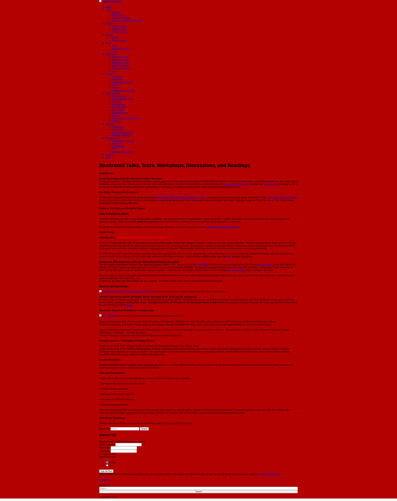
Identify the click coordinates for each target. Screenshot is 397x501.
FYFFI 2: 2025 (119, 29)
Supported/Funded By (122, 152)
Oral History (118, 129)
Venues (115, 87)
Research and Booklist (123, 132)
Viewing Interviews (121, 68)
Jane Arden (265, 264)
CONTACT (105, 479)
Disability (116, 101)
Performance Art (120, 112)
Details (129, 305)
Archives (109, 124)
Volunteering (118, 146)
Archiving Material (121, 135)
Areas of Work (112, 93)
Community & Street (122, 98)
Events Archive (119, 40)
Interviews (110, 54)
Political (116, 115)
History (109, 73)
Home (108, 6)
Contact (109, 154)
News (108, 43)
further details (270, 184)
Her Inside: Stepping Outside (282, 197)
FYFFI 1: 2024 (119, 26)
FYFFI (108, 23)
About (108, 9)
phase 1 (202, 197)
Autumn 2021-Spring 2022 (237, 184)
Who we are (118, 15)
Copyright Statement (270, 474)
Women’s (116, 121)
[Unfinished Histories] (110, 1)
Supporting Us (112, 138)
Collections (117, 126)
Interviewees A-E (120, 57)
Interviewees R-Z (120, 65)
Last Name (104, 451)
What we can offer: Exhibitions (127, 20)
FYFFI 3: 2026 (119, 31)
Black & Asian (119, 96)
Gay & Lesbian (119, 107)
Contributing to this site (123, 140)
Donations (117, 143)
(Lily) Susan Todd (236, 270)
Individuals (117, 79)
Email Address (107, 444)
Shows (115, 84)
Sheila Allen (202, 264)
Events (108, 34)
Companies (117, 76)
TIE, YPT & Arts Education (125, 118)
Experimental (118, 104)
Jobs (114, 149)
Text (111, 465)
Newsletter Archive (121, 48)
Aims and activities (121, 17)
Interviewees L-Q (120, 62)
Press (114, 51)
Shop (108, 157)
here (229, 256)
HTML (112, 462)
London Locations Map (123, 90)
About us (116, 12)
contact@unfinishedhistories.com (222, 227)
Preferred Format (107, 457)
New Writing (118, 110)
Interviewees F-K (120, 59)
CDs (114, 71)
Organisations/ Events (122, 82)
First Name (104, 447)
